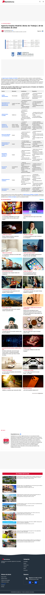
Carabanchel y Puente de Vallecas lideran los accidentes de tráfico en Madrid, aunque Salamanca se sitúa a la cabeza (29, 540)
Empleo (3, 430)
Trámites (25, 566)
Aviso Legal (3, 583)
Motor (25, 568)
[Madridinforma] (8, 1)
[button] (40, 1)
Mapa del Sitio (3, 576)
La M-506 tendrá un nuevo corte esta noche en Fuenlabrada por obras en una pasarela (29, 504)
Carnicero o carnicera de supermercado (5, 125)
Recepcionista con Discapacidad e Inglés (6, 144)
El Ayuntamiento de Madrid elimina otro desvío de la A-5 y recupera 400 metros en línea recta (28, 513)
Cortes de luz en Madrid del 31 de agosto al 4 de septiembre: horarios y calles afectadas (29, 531)
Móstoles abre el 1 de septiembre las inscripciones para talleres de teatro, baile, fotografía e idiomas (29, 486)
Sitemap (2, 586)
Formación (26, 570)
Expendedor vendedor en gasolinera (4, 155)
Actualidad (25, 561)
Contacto (3, 584)
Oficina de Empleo (6, 23)
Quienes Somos (4, 578)
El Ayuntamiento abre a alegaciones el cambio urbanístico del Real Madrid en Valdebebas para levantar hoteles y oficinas (29, 477)
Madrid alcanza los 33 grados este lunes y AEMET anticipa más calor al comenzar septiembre (29, 522)
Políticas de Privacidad (5, 580)
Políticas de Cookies (5, 581)
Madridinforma (9, 30)
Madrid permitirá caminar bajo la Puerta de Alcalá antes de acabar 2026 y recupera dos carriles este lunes (29, 495)
